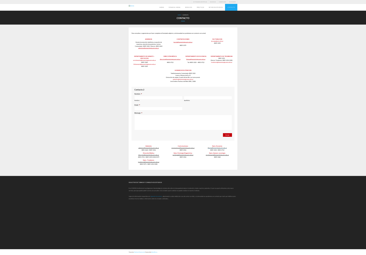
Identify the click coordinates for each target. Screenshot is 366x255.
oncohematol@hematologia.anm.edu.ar (217, 155)
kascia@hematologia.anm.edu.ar (183, 42)
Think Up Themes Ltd (139, 252)
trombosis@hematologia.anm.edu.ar (148, 162)
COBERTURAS (222, 2)
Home (179, 15)
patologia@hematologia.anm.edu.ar (183, 155)
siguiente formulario (156, 196)
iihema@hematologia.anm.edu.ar (195, 59)
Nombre (138, 94)
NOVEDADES (232, 2)
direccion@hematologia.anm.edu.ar (170, 59)
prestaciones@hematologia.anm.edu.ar (183, 148)
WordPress (154, 252)
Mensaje (138, 113)
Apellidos (187, 100)
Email (137, 105)
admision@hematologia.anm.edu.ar (148, 48)
